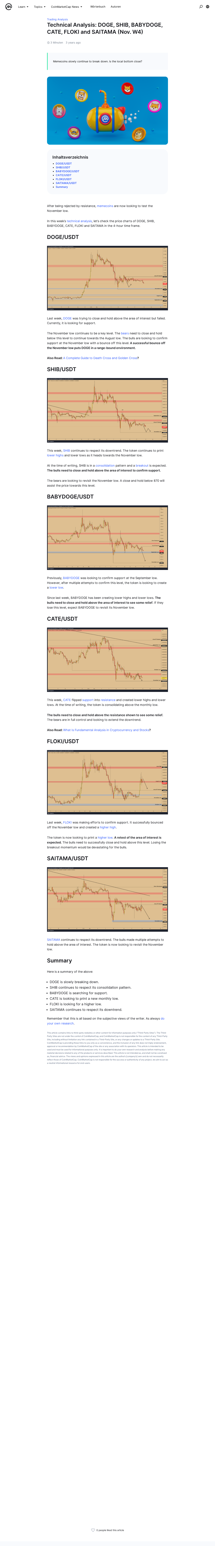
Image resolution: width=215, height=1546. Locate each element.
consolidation (105, 465)
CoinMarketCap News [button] (65, 6)
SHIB (66, 450)
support (88, 700)
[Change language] (207, 6)
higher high (108, 827)
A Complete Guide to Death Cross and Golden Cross (100, 358)
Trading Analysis (57, 19)
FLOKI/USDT (64, 179)
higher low (105, 837)
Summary (62, 187)
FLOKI (67, 822)
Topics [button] (38, 6)
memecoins (105, 206)
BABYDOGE (71, 578)
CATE (67, 700)
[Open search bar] (201, 6)
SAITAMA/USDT (66, 183)
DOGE (68, 318)
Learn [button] (21, 6)
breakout (142, 465)
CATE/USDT (64, 175)
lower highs (55, 455)
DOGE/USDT (64, 163)
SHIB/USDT (63, 167)
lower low (56, 587)
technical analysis (79, 221)
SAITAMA (54, 939)
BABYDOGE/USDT (67, 171)
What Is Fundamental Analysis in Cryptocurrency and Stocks (106, 730)
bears (125, 333)
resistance (108, 700)
